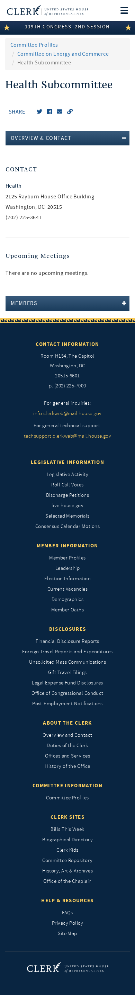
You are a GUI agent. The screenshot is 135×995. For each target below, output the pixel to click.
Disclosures (67, 629)
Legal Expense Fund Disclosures (67, 683)
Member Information (67, 545)
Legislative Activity (68, 474)
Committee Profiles (34, 45)
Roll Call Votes (67, 485)
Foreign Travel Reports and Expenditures (67, 651)
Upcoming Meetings (38, 256)
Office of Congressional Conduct (68, 693)
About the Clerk (67, 722)
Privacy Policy (67, 923)
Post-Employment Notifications (67, 703)
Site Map (67, 933)
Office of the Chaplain (67, 881)
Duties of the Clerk (67, 745)
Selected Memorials (67, 516)
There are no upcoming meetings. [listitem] (47, 273)
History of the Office (67, 766)
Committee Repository (67, 860)
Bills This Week (67, 829)
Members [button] (24, 303)
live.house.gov (68, 505)
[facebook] (49, 111)
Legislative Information (67, 462)
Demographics (68, 599)
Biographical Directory (67, 839)
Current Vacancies (67, 589)
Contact (21, 169)
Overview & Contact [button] (41, 138)
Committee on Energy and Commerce (63, 54)
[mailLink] (59, 111)
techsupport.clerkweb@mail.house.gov (67, 436)
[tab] (67, 138)
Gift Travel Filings (67, 672)
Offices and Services (67, 756)
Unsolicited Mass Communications (67, 662)
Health (14, 185)
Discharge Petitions (67, 495)
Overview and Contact (67, 735)
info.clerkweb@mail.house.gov (67, 413)
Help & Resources (67, 900)
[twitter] (39, 111)
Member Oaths (67, 610)
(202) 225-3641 (24, 217)
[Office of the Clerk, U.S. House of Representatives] (47, 10)
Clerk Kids (67, 850)
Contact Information (67, 344)
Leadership (67, 568)
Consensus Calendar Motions (67, 526)
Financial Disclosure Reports (67, 641)
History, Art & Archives (67, 871)
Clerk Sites (67, 817)
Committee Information (67, 785)
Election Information (67, 578)
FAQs (67, 912)
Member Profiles (67, 558)
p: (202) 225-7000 (67, 386)
